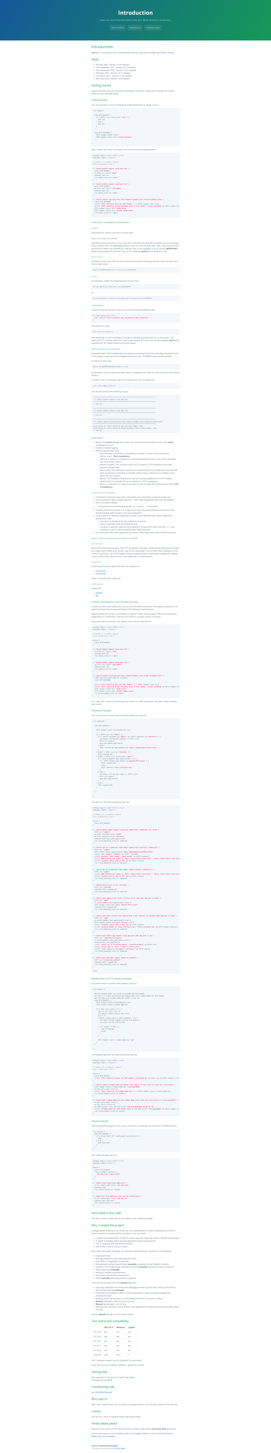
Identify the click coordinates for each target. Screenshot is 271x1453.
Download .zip (135, 28)
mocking (129, 91)
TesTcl (94, 1446)
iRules (127, 52)
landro (115, 1446)
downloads (118, 245)
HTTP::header (119, 553)
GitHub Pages (119, 1448)
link (154, 245)
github (109, 1380)
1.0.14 (118, 64)
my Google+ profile (140, 1433)
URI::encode (101, 571)
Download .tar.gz (153, 28)
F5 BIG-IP (163, 52)
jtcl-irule (102, 243)
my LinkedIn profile (120, 1433)
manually (116, 1251)
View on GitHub (117, 28)
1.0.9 (120, 78)
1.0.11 (119, 73)
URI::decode (101, 573)
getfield (99, 593)
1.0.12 (125, 70)
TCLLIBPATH (146, 356)
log (97, 595)
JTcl (102, 232)
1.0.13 (125, 67)
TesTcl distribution (114, 353)
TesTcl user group (126, 1377)
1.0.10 (121, 76)
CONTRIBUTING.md (103, 1392)
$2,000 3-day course (170, 1238)
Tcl (102, 52)
